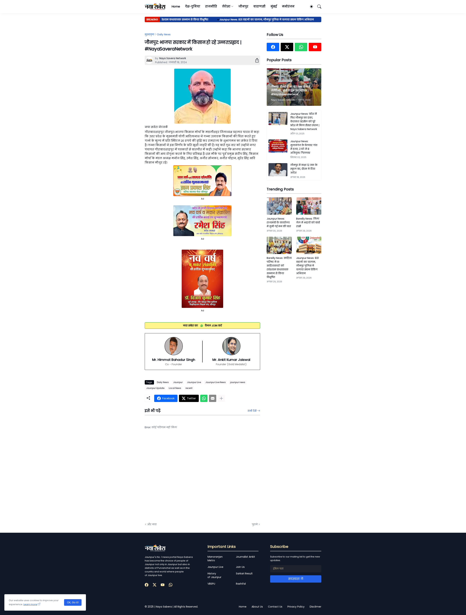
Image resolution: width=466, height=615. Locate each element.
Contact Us (275, 606)
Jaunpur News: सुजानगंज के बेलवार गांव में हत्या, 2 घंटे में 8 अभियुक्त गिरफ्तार (303, 147)
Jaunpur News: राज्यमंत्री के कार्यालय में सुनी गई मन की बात (279, 222)
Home (175, 6)
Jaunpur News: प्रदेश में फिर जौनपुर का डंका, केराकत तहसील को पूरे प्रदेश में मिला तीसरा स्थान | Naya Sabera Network (304, 121)
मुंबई (273, 6)
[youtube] (315, 47)
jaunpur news (237, 382)
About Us (257, 606)
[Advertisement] (181, 478)
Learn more (30, 604)
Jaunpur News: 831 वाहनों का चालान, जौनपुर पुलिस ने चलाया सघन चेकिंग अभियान (255, 19)
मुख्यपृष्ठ (149, 34)
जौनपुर (243, 6)
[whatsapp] (301, 47)
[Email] (212, 398)
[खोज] (317, 6)
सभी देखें (252, 411)
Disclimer (315, 606)
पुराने (255, 524)
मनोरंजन (288, 6)
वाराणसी (259, 6)
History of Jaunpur (214, 575)
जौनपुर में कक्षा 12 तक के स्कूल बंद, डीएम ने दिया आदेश (303, 168)
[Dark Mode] (309, 6)
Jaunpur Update (155, 388)
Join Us (240, 567)
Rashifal (241, 584)
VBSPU (211, 584)
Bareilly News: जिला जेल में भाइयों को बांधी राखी (308, 222)
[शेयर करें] (255, 60)
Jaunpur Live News (215, 382)
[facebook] (273, 47)
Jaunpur (178, 382)
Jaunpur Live (194, 382)
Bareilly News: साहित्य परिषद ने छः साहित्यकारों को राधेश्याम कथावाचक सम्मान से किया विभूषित (279, 267)
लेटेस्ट (226, 6)
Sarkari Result (244, 573)
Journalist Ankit (245, 557)
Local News (175, 388)
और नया (152, 524)
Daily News (164, 34)
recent (188, 388)
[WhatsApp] (204, 398)
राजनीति (211, 6)
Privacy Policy (296, 606)
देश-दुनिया (192, 6)
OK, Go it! (73, 602)
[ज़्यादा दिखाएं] (221, 398)
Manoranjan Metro (215, 558)
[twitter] (287, 47)
